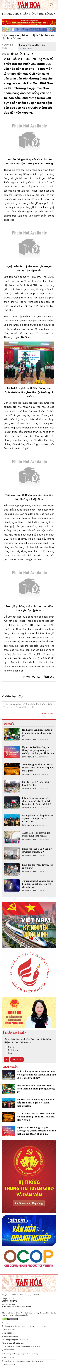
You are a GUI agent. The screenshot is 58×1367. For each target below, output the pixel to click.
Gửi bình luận (48, 713)
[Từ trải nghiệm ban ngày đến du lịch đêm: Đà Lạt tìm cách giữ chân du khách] (12, 885)
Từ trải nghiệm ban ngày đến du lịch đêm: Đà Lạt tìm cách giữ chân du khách (37, 884)
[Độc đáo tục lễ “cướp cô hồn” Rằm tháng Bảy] (12, 786)
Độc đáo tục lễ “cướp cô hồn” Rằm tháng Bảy (36, 783)
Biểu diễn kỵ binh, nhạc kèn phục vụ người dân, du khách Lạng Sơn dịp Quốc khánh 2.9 (36, 801)
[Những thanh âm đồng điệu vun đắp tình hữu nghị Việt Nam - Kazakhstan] (12, 820)
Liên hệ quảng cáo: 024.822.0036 (16, 1340)
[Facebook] (12, 53)
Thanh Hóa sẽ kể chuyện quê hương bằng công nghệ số (36, 834)
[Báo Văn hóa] (29, 4)
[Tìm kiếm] (51, 5)
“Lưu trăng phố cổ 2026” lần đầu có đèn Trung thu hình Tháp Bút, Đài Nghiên (38, 767)
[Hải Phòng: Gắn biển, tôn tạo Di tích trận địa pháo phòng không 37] (12, 734)
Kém (10, 1053)
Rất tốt (11, 1047)
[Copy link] (20, 53)
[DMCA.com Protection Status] (10, 1319)
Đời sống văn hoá (30, 739)
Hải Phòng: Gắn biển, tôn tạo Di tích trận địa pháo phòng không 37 (37, 733)
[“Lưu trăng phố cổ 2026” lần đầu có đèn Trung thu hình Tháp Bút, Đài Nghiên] (12, 769)
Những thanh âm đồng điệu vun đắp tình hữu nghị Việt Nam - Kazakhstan (37, 818)
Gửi (6, 1059)
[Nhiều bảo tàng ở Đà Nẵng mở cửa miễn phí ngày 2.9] (12, 853)
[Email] (16, 53)
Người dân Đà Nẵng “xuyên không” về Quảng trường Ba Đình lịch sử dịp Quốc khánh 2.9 (38, 750)
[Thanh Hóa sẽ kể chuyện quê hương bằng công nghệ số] (12, 837)
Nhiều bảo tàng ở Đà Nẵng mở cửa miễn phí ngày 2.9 (37, 850)
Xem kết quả (17, 1059)
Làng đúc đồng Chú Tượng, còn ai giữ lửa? (37, 866)
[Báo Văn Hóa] (29, 1282)
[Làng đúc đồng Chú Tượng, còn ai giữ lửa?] (12, 869)
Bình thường (14, 1050)
